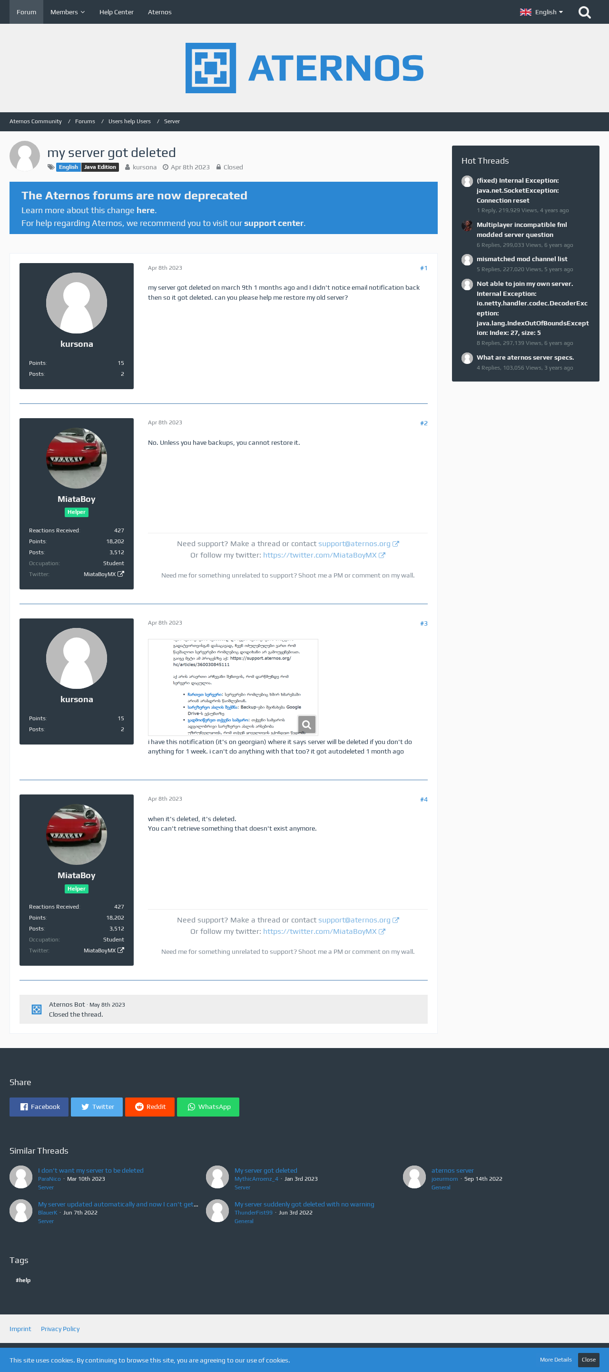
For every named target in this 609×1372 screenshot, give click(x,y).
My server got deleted (266, 1170)
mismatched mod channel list (522, 259)
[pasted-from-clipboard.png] (233, 687)
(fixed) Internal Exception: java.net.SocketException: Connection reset (518, 190)
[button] (541, 12)
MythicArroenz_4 (256, 1179)
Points (37, 363)
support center (274, 223)
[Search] (584, 12)
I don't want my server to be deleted (91, 1170)
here (146, 210)
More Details (556, 1359)
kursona (145, 167)
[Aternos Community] (304, 68)
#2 (424, 423)
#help (23, 1280)
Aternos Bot (67, 1004)
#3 (424, 623)
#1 (424, 268)
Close (589, 1359)
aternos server (453, 1170)
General (441, 1187)
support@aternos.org (354, 543)
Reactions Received (54, 530)
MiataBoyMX (100, 574)
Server (46, 1187)
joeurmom (445, 1179)
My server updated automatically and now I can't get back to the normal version (156, 1204)
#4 (424, 799)
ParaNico (49, 1179)
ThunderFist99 (254, 1212)
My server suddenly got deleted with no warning (304, 1204)
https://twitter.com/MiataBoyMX (320, 554)
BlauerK (47, 1212)
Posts (36, 374)
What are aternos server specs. (525, 357)
